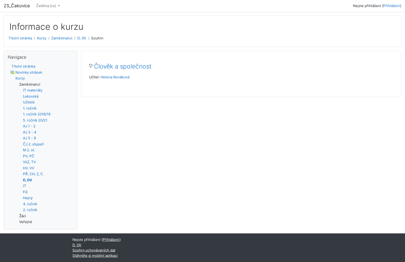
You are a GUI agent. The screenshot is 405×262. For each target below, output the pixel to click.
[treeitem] (40, 66)
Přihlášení (391, 6)
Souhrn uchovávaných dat (93, 250)
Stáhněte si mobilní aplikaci (95, 255)
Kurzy (41, 38)
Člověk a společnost (122, 66)
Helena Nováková (115, 77)
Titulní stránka (20, 38)
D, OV (81, 38)
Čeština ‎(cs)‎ (46, 6)
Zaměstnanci (61, 38)
